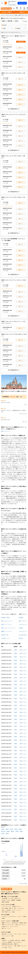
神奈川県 (3, 831)
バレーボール (4, 916)
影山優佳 (21, 617)
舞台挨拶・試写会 (5, 617)
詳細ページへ (21, 47)
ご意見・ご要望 (17, 945)
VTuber (13, 912)
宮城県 (2, 829)
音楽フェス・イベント (6, 624)
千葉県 (15, 650)
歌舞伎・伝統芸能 (5, 902)
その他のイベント (5, 638)
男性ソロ (11, 908)
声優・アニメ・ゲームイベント (8, 628)
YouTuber (8, 910)
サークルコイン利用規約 (7, 942)
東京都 (20, 829)
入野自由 (21, 628)
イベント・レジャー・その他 (7, 936)
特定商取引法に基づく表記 (7, 944)
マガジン (10, 947)
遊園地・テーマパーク (6, 631)
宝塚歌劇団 (18, 900)
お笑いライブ (17, 898)
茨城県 (7, 829)
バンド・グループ (20, 908)
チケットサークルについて (7, 945)
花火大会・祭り (5, 635)
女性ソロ (3, 910)
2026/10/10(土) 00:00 (6, 809)
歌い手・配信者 (5, 908)
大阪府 (2, 833)
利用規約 (23, 940)
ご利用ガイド (4, 940)
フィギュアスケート (12, 916)
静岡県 (8, 831)
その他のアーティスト (16, 906)
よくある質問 (11, 940)
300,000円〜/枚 (21, 41)
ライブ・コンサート (18, 934)
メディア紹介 (4, 947)
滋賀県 (21, 831)
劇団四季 (13, 900)
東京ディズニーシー (6, 431)
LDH (15, 908)
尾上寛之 (21, 638)
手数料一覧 (16, 944)
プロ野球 (24, 916)
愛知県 (12, 831)
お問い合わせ (17, 940)
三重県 (16, 831)
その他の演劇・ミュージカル (7, 898)
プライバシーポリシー (17, 942)
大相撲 (3, 918)
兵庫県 (7, 833)
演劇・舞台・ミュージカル (7, 934)
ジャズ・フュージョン (6, 906)
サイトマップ (24, 945)
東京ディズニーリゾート (7, 621)
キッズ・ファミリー (14, 926)
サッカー (19, 916)
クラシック (18, 910)
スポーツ (25, 934)
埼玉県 (11, 829)
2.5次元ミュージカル (6, 900)
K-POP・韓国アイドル (6, 912)
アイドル (13, 910)
